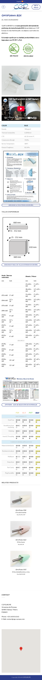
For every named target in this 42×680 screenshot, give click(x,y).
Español (19, 1)
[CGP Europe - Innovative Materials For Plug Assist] (21, 7)
